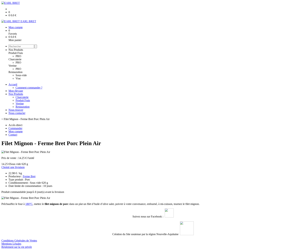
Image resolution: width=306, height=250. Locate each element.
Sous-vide (21, 75)
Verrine (12, 65)
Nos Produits (15, 49)
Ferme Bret (29, 176)
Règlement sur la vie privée (16, 246)
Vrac (18, 78)
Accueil (12, 84)
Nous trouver (15, 109)
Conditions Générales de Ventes (19, 240)
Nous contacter (16, 113)
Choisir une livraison (13, 167)
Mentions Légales (11, 243)
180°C (29, 203)
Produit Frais (15, 52)
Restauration (15, 72)
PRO (18, 56)
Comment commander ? (29, 87)
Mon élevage (15, 90)
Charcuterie (14, 59)
